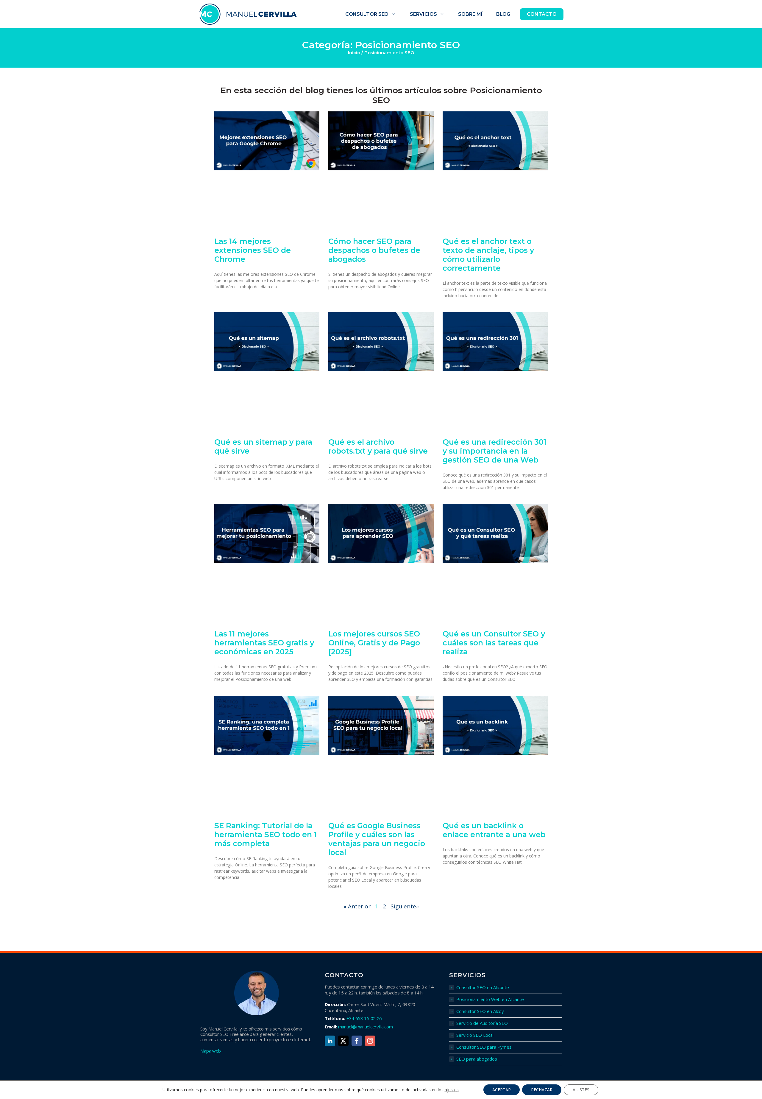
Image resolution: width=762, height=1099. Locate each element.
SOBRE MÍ (470, 14)
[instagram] (370, 1041)
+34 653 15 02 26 (364, 1018)
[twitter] (343, 1041)
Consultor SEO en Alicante (482, 987)
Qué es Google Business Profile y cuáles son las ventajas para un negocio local (376, 839)
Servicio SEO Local (475, 1035)
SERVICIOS (423, 14)
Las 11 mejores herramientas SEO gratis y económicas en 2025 (264, 642)
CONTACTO (541, 14)
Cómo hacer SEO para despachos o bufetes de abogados (374, 250)
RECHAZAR (541, 1089)
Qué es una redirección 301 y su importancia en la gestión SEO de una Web (494, 451)
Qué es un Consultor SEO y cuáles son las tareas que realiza (494, 642)
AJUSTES (581, 1089)
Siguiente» (405, 906)
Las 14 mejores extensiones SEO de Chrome (252, 250)
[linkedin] (330, 1041)
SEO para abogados (476, 1059)
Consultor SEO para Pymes (484, 1047)
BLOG (503, 14)
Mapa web (210, 1051)
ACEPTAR (501, 1089)
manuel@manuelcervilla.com (365, 1027)
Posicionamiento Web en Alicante (490, 999)
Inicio (354, 52)
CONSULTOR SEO (367, 14)
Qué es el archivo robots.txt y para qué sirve (378, 446)
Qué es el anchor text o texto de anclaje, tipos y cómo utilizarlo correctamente (488, 255)
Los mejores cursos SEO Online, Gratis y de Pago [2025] (374, 642)
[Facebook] (357, 1041)
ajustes (452, 1089)
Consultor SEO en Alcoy (480, 1011)
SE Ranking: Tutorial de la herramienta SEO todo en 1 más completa (265, 834)
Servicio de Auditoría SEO (482, 1023)
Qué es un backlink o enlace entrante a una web (494, 830)
